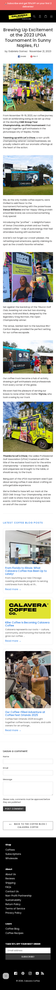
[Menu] (51, 16)
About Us (10, 874)
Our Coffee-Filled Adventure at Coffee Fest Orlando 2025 (25, 713)
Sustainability (13, 900)
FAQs (8, 887)
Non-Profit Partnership (18, 895)
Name (6, 756)
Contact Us (12, 891)
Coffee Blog (12, 928)
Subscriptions (13, 854)
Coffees (10, 849)
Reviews (10, 878)
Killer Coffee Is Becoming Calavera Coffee (27, 624)
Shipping (10, 883)
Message (7, 779)
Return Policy (13, 904)
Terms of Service (15, 908)
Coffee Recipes (14, 933)
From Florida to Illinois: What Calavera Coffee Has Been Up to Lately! (26, 571)
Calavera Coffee (32, 981)
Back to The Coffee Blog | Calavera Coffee (30, 826)
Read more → (13, 589)
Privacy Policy (13, 912)
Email (5, 767)
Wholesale (11, 858)
